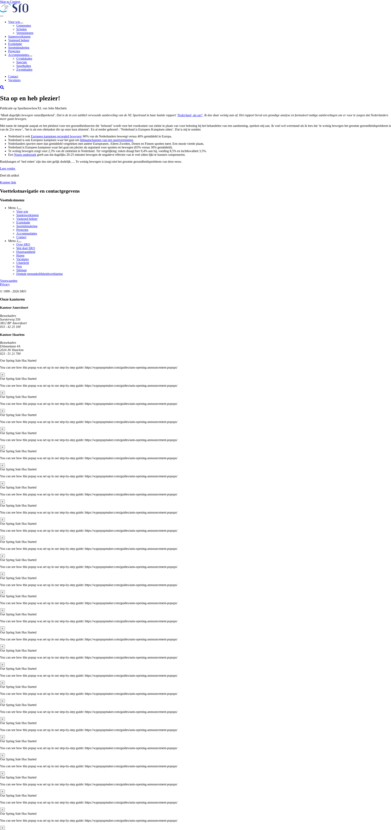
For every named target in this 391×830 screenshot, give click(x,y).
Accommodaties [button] (18, 55)
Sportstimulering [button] (18, 47)
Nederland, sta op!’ (190, 115)
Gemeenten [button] (23, 25)
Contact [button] (13, 76)
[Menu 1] (19, 209)
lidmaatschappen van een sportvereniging (106, 140)
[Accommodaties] (30, 56)
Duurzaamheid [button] (25, 252)
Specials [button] (21, 62)
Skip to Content (10, 1)
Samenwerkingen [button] (19, 36)
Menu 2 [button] (13, 241)
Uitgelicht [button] (22, 263)
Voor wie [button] (14, 22)
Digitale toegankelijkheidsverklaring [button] (39, 274)
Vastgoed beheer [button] (18, 40)
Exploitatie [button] (15, 44)
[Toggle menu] (1, 16)
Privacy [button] (5, 284)
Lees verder (8, 168)
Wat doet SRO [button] (25, 248)
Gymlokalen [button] (24, 58)
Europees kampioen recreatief (56, 136)
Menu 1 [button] (13, 208)
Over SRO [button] (23, 244)
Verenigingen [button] (24, 33)
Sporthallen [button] (23, 66)
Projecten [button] (14, 51)
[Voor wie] (21, 23)
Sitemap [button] (21, 270)
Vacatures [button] (14, 80)
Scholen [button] (21, 29)
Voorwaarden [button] (8, 280)
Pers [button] (19, 266)
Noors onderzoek (25, 154)
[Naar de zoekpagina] (2, 88)
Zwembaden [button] (24, 69)
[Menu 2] (19, 242)
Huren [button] (20, 255)
